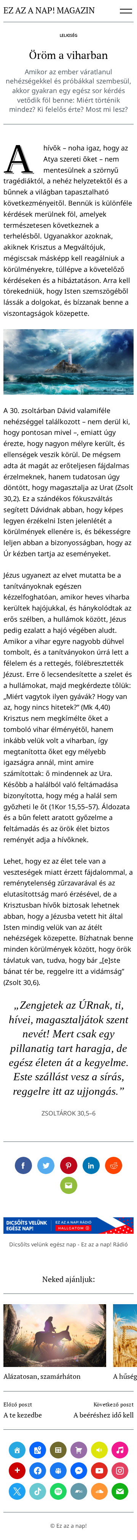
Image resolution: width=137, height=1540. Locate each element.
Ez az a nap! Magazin (49, 11)
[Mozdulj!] (17, 1470)
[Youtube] (99, 1470)
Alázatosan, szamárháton (42, 1376)
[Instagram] (120, 1470)
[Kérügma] (78, 1450)
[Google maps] (37, 1450)
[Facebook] (37, 1470)
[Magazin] (58, 1450)
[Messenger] (78, 1470)
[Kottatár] (120, 1450)
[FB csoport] (58, 1470)
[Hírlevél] (120, 1491)
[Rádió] (99, 1450)
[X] (17, 1491)
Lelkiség (69, 35)
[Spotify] (58, 1491)
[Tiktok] (37, 1491)
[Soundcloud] (99, 1491)
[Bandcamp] (78, 1491)
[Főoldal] (17, 1450)
